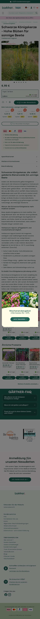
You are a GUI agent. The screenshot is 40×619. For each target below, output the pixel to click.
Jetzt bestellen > (20, 319)
